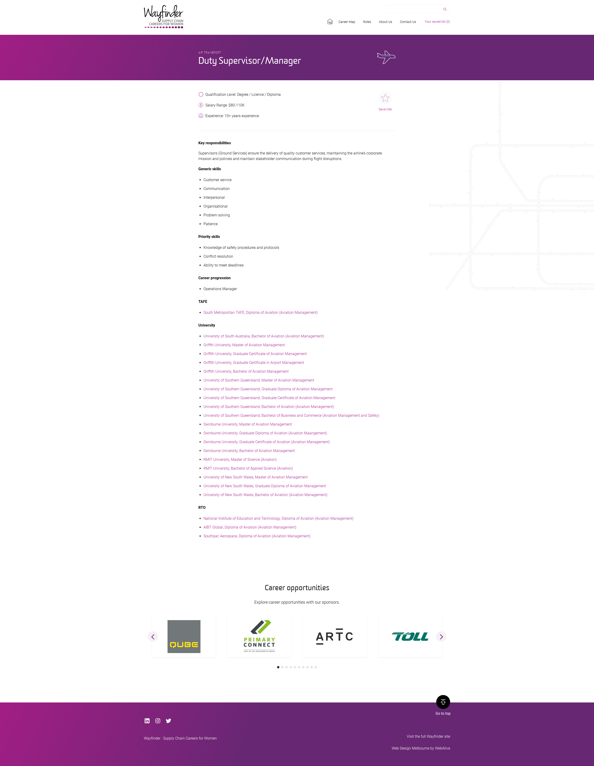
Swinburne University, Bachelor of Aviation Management (249, 451)
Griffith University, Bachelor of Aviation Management (246, 371)
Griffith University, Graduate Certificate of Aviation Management (255, 354)
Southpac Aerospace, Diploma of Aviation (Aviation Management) (256, 536)
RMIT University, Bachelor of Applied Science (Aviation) (248, 468)
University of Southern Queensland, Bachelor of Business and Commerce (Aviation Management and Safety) (291, 415)
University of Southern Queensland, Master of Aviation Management (258, 380)
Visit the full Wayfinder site (428, 736)
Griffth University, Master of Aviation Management (244, 345)
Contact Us (408, 22)
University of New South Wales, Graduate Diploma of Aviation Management (264, 486)
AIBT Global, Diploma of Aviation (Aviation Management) (249, 527)
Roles (367, 22)
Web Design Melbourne (410, 748)
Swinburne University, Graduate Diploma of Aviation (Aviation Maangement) (265, 433)
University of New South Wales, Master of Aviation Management (255, 477)
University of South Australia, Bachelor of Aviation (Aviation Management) (263, 336)
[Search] (445, 9)
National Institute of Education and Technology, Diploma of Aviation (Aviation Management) (278, 518)
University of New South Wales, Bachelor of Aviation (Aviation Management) (265, 495)
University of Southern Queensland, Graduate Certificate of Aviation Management (269, 398)
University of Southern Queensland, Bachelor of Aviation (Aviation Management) (268, 406)
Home (330, 20)
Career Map (347, 22)
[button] (153, 636)
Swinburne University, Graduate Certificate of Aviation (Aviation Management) (266, 442)
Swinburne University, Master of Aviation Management (247, 424)
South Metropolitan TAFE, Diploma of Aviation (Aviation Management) (260, 312)
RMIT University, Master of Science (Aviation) (240, 459)
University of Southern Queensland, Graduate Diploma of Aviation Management (268, 389)
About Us (385, 22)
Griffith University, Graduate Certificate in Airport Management (253, 362)
